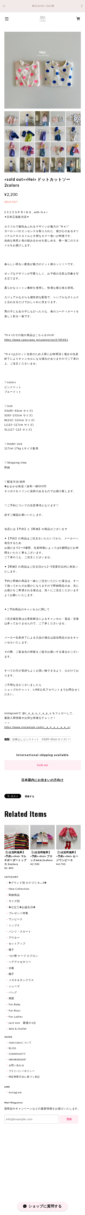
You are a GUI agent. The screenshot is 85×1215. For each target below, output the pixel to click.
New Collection (19, 888)
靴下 (11, 949)
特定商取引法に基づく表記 (24, 1076)
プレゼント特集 (19, 913)
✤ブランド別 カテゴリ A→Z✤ (28, 882)
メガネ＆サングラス (21, 980)
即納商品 (14, 895)
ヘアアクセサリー (20, 962)
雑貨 (11, 998)
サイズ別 (14, 901)
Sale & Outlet (18, 1028)
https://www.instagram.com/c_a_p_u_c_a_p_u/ (37, 727)
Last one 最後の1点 (22, 1022)
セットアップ (17, 943)
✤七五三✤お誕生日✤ (22, 907)
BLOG (13, 1048)
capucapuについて (20, 1042)
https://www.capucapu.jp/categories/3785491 (36, 339)
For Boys (15, 1010)
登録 (69, 1119)
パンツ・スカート (20, 931)
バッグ (13, 992)
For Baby (15, 1004)
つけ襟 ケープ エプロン (23, 955)
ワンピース (16, 919)
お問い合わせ (16, 1065)
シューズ (14, 986)
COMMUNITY (17, 1053)
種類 (7, 739)
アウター (14, 937)
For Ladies (16, 1016)
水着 (11, 968)
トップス (14, 925)
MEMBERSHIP (17, 1059)
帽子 (11, 974)
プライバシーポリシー (22, 1070)
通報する (29, 796)
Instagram (15, 1092)
